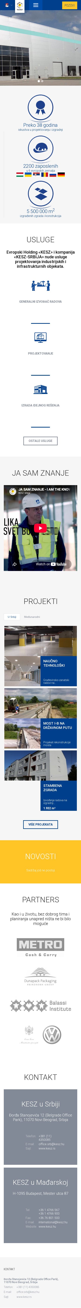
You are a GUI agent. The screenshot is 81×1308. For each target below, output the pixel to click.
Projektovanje (40, 353)
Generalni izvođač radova (40, 301)
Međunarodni (32, 616)
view (40, 323)
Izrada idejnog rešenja (40, 405)
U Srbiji (12, 616)
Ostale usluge (40, 441)
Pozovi (70, 5)
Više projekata (40, 824)
